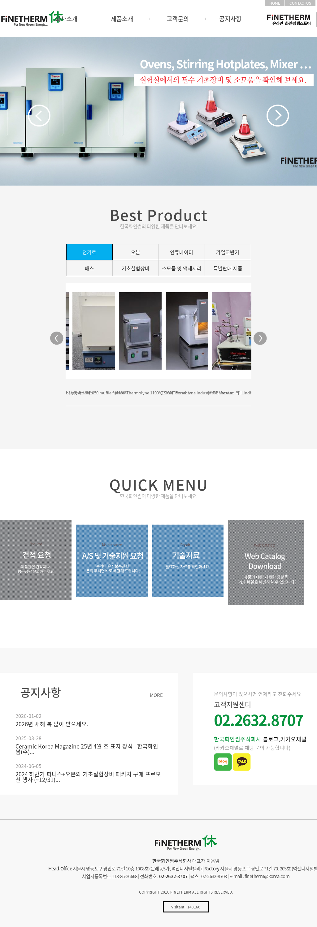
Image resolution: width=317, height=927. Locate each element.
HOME (274, 3)
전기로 (89, 252)
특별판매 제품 (227, 268)
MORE (156, 695)
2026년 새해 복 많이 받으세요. (51, 724)
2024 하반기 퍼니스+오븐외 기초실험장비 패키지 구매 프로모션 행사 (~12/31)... (88, 777)
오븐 (135, 252)
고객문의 (178, 18)
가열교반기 (227, 252)
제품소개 (122, 18)
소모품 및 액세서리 (182, 268)
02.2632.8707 (258, 720)
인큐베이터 (181, 252)
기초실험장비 (136, 268)
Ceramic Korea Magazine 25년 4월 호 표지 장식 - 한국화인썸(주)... (86, 749)
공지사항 (230, 18)
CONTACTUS (300, 3)
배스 (89, 268)
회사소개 (66, 18)
